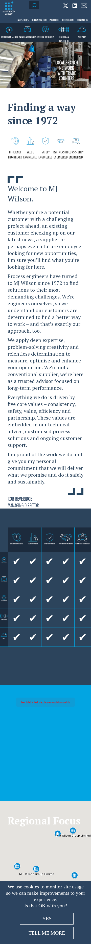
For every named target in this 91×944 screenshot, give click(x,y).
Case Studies (23, 20)
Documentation (39, 20)
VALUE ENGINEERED (30, 154)
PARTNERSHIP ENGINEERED (60, 154)
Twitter (65, 5)
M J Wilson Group (9, 8)
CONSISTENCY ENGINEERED (76, 154)
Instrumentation (9, 37)
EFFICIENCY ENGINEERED (15, 154)
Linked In (74, 5)
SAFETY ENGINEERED (45, 154)
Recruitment (68, 20)
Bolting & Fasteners (64, 38)
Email (83, 5)
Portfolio (54, 20)
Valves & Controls (27, 37)
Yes (47, 918)
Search (34, 5)
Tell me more (47, 933)
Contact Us (82, 20)
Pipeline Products (45, 37)
